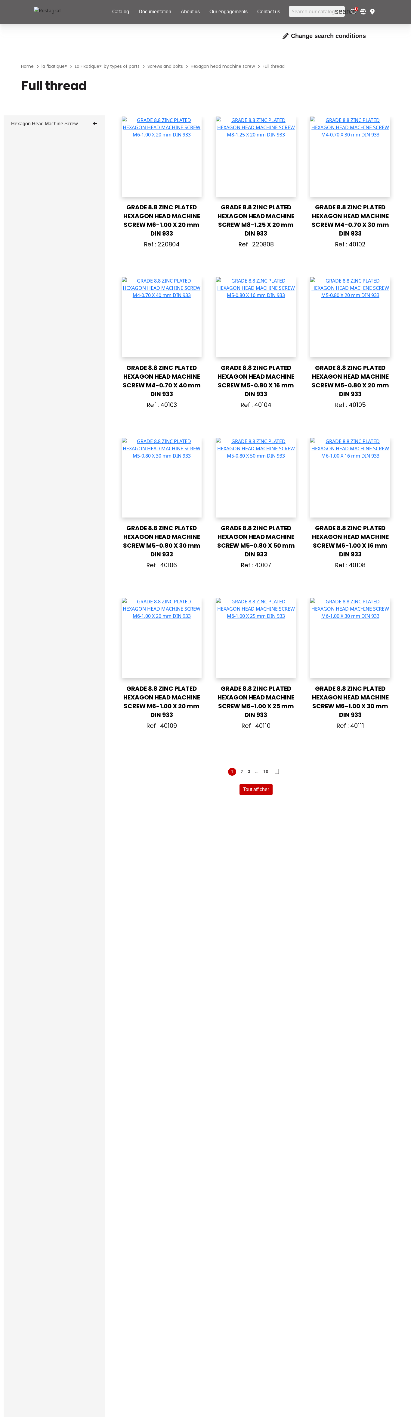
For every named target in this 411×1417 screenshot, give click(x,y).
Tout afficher (256, 789)
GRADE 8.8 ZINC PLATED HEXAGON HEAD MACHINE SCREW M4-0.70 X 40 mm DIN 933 (162, 381)
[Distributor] (372, 11)
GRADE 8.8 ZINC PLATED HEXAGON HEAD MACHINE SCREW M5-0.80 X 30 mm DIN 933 (161, 541)
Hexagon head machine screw (44, 123)
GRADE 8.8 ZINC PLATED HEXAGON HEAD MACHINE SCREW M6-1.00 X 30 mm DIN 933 (350, 701)
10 (266, 772)
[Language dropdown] (363, 11)
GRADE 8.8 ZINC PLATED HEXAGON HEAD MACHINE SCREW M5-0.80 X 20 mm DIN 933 (350, 381)
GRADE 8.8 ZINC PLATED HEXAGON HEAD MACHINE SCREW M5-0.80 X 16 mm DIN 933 (256, 381)
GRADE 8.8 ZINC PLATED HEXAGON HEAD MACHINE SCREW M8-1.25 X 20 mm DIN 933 (256, 220)
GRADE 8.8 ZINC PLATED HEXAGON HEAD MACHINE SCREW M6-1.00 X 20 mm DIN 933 (161, 220)
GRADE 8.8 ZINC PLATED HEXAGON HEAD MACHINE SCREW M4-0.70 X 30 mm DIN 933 (350, 220)
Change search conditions (328, 36)
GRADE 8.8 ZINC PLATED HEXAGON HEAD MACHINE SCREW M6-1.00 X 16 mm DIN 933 (350, 541)
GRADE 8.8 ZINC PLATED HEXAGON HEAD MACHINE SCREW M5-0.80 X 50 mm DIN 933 (256, 541)
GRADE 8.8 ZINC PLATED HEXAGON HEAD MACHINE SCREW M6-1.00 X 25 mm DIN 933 (256, 701)
